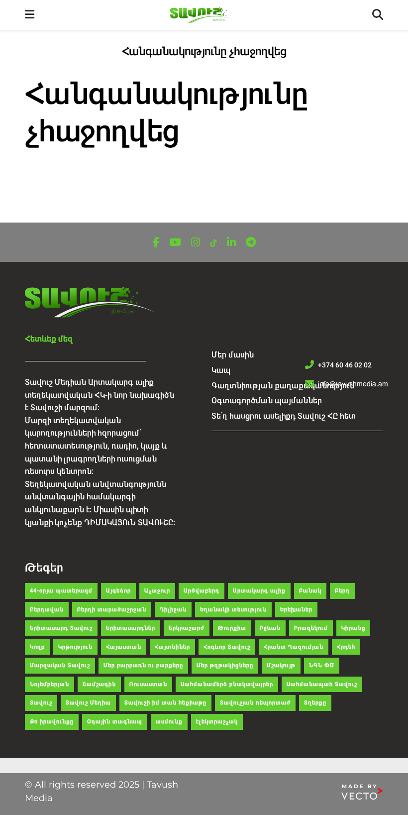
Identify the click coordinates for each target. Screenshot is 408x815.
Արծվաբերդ (201, 590)
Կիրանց (353, 628)
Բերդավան (47, 609)
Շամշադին (99, 684)
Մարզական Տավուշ (60, 665)
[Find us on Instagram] (195, 243)
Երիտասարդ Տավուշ (61, 628)
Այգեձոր (118, 590)
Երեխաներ (296, 609)
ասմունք (169, 721)
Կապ (220, 370)
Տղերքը (315, 702)
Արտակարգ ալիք (259, 590)
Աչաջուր (157, 590)
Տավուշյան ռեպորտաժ (255, 702)
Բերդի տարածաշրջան (111, 609)
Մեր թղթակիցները (225, 665)
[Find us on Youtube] (175, 243)
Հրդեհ (346, 647)
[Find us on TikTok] (213, 243)
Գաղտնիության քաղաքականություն (282, 385)
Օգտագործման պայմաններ (266, 400)
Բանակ (310, 590)
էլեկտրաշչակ (217, 721)
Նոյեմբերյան (49, 684)
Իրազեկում (311, 628)
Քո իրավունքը (52, 721)
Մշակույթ (281, 665)
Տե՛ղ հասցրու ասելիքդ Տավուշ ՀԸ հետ (283, 416)
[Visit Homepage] (203, 15)
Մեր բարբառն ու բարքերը (143, 665)
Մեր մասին (232, 354)
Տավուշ (41, 702)
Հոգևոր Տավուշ (227, 647)
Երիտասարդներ (130, 628)
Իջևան (270, 628)
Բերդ (342, 590)
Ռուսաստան (148, 684)
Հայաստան (123, 647)
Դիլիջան (173, 609)
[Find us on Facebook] (156, 243)
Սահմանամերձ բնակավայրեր (227, 684)
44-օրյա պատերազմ (61, 590)
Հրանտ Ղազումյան (293, 647)
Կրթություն (75, 647)
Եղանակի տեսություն (233, 609)
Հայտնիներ (172, 647)
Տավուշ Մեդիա (88, 702)
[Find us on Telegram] (251, 243)
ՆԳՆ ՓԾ (321, 665)
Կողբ (37, 647)
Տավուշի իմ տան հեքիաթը (165, 702)
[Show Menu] (29, 15)
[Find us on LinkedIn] (231, 243)
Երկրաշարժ (186, 628)
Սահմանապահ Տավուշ (322, 684)
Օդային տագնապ (114, 721)
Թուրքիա (232, 628)
